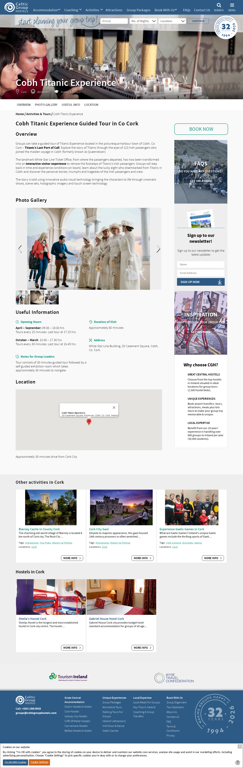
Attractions (114, 10)
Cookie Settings (39, 762)
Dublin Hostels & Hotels (78, 707)
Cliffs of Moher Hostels (77, 721)
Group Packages (138, 10)
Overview (24, 105)
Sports (198, 542)
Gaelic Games (110, 731)
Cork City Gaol (99, 529)
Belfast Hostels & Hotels (78, 731)
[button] (89, 422)
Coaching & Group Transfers (143, 714)
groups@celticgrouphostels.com (36, 713)
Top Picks (45, 542)
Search (218, 10)
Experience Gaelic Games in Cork (182, 529)
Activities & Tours (38, 114)
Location (91, 105)
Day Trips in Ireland (144, 707)
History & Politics (62, 542)
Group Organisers (177, 702)
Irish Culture (173, 542)
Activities (92, 10)
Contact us (173, 717)
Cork (34, 546)
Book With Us (165, 10)
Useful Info (71, 105)
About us (172, 712)
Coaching (71, 10)
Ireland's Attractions (114, 721)
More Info (70, 558)
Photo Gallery (46, 105)
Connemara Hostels (76, 726)
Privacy (171, 735)
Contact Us (202, 10)
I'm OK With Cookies (15, 762)
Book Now (201, 129)
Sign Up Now (190, 282)
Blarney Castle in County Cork (39, 529)
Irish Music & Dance (113, 726)
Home (20, 114)
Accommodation (45, 10)
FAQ (169, 721)
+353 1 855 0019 (31, 708)
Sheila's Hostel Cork (32, 619)
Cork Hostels (72, 711)
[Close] (114, 407)
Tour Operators (175, 707)
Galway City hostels (76, 716)
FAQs (186, 10)
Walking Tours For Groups (112, 714)
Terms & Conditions (173, 729)
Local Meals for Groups (146, 702)
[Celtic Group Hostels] (16, 7)
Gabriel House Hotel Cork (106, 619)
